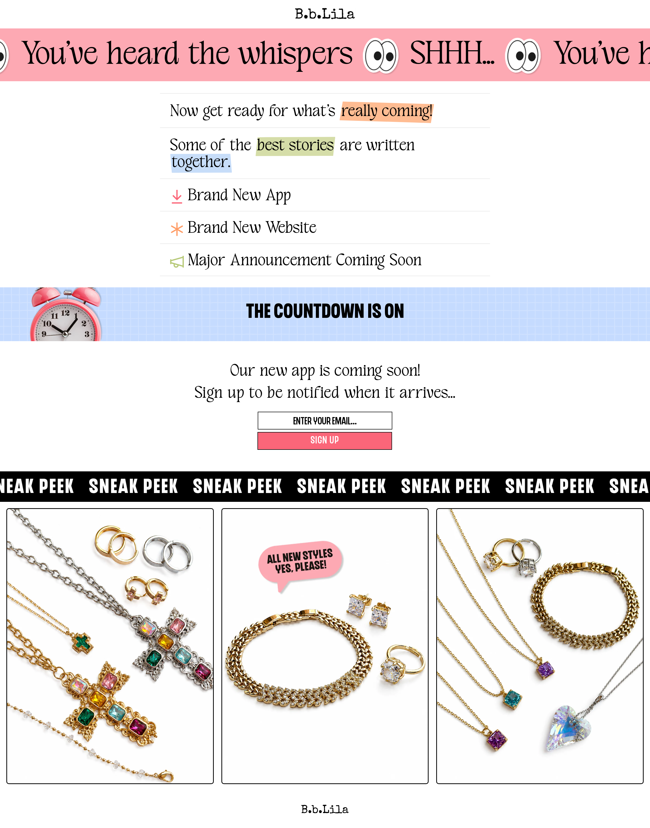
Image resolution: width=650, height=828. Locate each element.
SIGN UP (325, 441)
